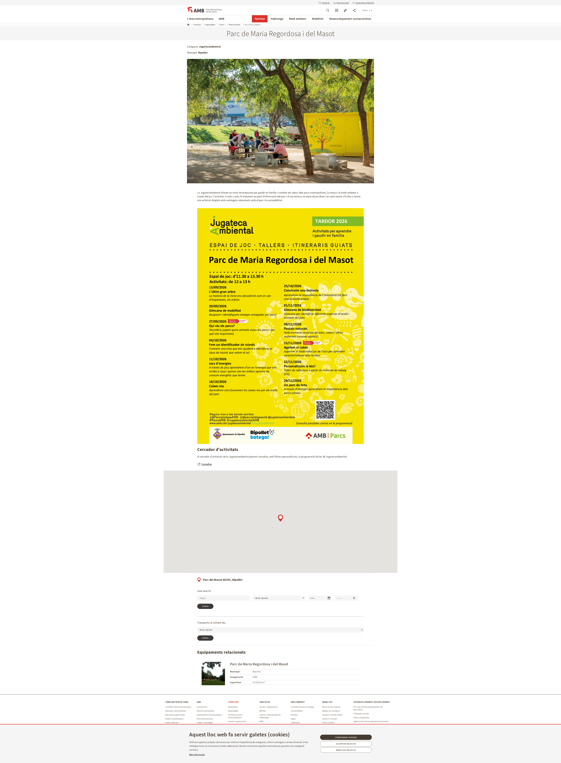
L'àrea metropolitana (200, 18)
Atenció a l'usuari (329, 718)
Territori (259, 18)
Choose (328, 598)
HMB (261, 721)
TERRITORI (233, 702)
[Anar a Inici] (188, 24)
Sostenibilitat (297, 711)
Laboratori (295, 722)
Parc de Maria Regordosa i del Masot (259, 664)
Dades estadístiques (174, 718)
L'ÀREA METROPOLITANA (176, 702)
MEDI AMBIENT (298, 702)
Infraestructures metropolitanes (235, 716)
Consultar (206, 464)
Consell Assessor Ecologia (302, 707)
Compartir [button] (354, 10)
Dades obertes (172, 722)
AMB (221, 18)
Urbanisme (232, 707)
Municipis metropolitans (175, 711)
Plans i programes (361, 717)
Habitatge (277, 18)
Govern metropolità (205, 711)
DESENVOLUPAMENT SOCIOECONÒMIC (372, 702)
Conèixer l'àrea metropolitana (178, 707)
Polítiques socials (361, 713)
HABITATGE (264, 702)
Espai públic (233, 711)
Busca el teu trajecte (331, 707)
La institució (202, 707)
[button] (324, 2)
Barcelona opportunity (175, 714)
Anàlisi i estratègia (205, 722)
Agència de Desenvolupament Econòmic (371, 721)
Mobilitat (317, 18)
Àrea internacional (205, 718)
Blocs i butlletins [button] (345, 10)
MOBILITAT (327, 702)
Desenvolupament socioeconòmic (350, 18)
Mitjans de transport (331, 711)
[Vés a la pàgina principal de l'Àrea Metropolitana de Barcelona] (204, 10)
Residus (294, 714)
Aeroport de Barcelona (332, 714)
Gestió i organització (237, 721)
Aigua (293, 718)
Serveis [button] (336, 10)
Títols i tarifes (328, 722)
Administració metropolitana (209, 714)
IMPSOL (262, 711)
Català (364, 10)
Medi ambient (297, 18)
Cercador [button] (327, 10)
